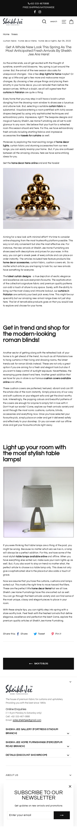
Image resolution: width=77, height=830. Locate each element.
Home (6, 34)
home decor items (27, 41)
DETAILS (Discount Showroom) (26, 755)
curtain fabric (10, 41)
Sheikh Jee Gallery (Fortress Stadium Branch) (32, 731)
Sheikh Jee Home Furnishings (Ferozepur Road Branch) (34, 744)
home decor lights (47, 41)
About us (12, 775)
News (14, 34)
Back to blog (41, 663)
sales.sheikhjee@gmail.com (27, 720)
